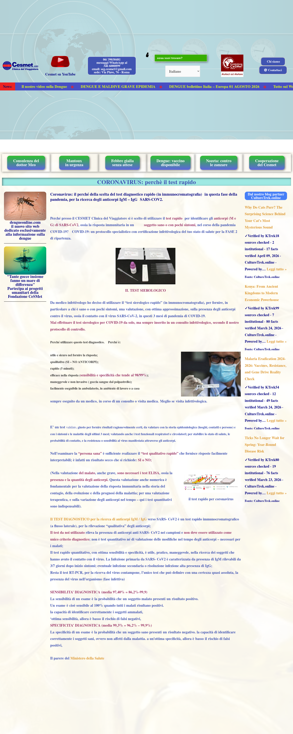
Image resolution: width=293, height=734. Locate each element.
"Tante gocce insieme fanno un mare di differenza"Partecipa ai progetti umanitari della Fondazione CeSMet (25, 286)
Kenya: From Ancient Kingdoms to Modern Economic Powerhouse (262, 293)
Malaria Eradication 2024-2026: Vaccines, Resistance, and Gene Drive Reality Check (265, 368)
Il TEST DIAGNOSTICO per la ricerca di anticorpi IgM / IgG (98, 519)
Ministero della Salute (87, 658)
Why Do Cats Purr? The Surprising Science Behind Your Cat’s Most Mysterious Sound (265, 217)
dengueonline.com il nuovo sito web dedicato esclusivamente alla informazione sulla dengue (25, 230)
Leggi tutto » (277, 269)
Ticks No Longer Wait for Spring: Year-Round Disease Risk (264, 444)
